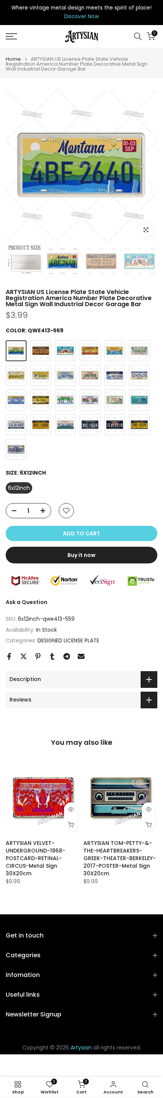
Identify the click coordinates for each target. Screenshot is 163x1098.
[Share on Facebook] (9, 656)
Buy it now (81, 555)
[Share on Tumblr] (52, 656)
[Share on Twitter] (23, 656)
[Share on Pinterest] (37, 656)
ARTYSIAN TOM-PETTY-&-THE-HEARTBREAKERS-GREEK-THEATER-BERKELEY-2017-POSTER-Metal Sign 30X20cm (119, 858)
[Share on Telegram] (66, 656)
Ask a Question (26, 602)
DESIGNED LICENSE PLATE (68, 640)
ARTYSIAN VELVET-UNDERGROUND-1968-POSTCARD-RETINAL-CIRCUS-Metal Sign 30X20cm (35, 858)
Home (13, 59)
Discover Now (81, 16)
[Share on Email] (81, 656)
